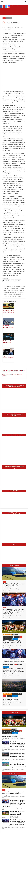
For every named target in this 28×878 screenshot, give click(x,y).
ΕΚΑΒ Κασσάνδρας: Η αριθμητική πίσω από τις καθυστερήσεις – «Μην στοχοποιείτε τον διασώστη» (13, 585)
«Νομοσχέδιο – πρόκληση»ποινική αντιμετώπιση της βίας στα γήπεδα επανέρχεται (13, 371)
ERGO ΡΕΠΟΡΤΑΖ (7, 634)
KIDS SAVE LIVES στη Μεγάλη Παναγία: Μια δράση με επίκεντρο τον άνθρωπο (13, 642)
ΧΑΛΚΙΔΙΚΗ (15, 639)
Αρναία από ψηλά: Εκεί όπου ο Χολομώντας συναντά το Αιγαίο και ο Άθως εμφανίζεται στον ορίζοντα (13, 699)
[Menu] (1, 1)
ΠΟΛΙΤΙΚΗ (9, 18)
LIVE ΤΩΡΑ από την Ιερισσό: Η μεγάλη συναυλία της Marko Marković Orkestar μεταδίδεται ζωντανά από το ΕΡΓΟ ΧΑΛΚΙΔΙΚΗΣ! (13, 611)
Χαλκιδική (10, 639)
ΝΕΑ (4, 18)
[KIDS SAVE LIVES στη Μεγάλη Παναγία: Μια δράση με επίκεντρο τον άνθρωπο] (14, 626)
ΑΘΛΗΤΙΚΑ (15, 634)
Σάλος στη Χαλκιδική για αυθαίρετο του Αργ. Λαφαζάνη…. (12, 375)
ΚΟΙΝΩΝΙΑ (16, 636)
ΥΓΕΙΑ (5, 639)
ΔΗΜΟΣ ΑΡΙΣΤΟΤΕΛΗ (8, 636)
